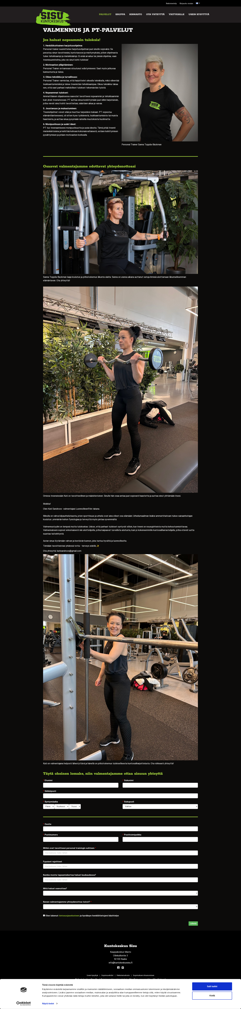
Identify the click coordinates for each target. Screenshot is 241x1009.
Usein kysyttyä (199, 14)
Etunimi (47, 780)
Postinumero (50, 834)
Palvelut (105, 14)
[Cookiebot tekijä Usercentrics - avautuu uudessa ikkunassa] (23, 1003)
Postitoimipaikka (132, 834)
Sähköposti (49, 791)
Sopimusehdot (107, 975)
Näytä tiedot (48, 1003)
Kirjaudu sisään (186, 3)
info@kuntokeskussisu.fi (120, 962)
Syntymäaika (50, 801)
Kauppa (120, 14)
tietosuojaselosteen (69, 915)
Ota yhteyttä (155, 14)
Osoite (47, 824)
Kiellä (212, 995)
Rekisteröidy (171, 3)
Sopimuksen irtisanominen (143, 975)
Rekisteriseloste (123, 975)
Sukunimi (128, 780)
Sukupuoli (128, 801)
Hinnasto (135, 14)
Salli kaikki (212, 986)
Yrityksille (176, 14)
